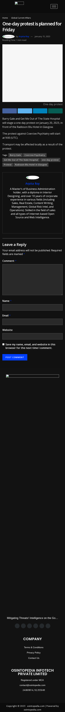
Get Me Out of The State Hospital (21, 160)
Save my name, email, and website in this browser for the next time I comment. (30, 346)
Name (7, 301)
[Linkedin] (41, 626)
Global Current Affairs (21, 18)
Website (7, 330)
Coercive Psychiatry (35, 155)
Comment (9, 261)
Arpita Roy (24, 36)
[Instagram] (29, 626)
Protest (8, 164)
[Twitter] (23, 626)
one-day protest (50, 160)
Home (5, 18)
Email (6, 315)
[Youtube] (48, 626)
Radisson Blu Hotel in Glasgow (31, 164)
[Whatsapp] (35, 626)
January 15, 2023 (42, 36)
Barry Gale (15, 155)
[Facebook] (17, 626)
